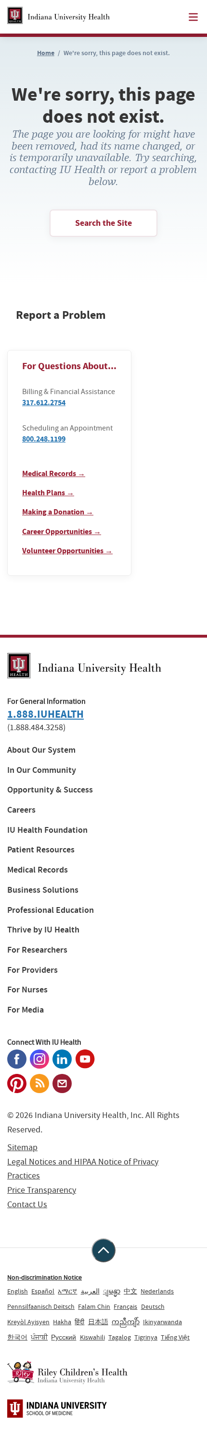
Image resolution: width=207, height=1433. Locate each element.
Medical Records (37, 870)
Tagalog (119, 1337)
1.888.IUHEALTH (45, 714)
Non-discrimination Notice (44, 1277)
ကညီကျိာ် (126, 1321)
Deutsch (153, 1306)
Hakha (62, 1321)
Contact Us (27, 1204)
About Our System (41, 750)
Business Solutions (42, 890)
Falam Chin (94, 1306)
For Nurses (27, 990)
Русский (63, 1337)
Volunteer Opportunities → (67, 551)
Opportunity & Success (50, 790)
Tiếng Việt (175, 1337)
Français (125, 1306)
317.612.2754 (43, 402)
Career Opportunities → (61, 531)
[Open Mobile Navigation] (193, 17)
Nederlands (157, 1291)
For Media (25, 1010)
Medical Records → (53, 473)
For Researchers (37, 950)
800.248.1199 (43, 439)
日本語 (98, 1321)
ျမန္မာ (111, 1291)
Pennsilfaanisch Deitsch (41, 1306)
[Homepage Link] (58, 17)
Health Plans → (48, 493)
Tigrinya (145, 1337)
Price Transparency (41, 1190)
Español (42, 1291)
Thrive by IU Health (43, 930)
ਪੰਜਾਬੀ (39, 1337)
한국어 (17, 1337)
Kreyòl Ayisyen (28, 1321)
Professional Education (50, 910)
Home (45, 53)
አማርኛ (67, 1291)
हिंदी (79, 1321)
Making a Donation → (57, 512)
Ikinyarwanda (162, 1321)
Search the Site (103, 223)
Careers (21, 810)
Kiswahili (92, 1337)
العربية (90, 1291)
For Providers (32, 970)
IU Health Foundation (47, 830)
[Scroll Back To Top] (103, 1250)
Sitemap (22, 1147)
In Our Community (41, 770)
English (17, 1291)
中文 (130, 1291)
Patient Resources (41, 850)
